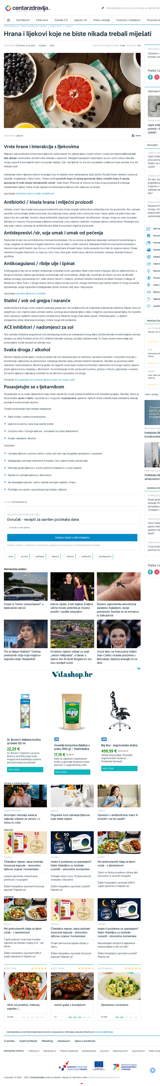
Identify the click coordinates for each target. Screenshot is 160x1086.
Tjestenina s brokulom (114, 1005)
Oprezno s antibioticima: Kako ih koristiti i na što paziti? (118, 817)
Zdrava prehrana (12, 810)
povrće (24, 556)
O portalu (9, 1041)
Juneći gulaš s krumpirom (69, 1005)
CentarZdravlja (27, 8)
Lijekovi (68, 26)
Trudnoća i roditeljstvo (128, 20)
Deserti (151, 371)
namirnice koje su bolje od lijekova (34, 193)
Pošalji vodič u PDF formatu (72, 537)
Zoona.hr (104, 1051)
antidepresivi (105, 556)
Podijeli (42, 45)
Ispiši (52, 45)
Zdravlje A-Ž (61, 20)
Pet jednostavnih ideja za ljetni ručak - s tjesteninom (116, 863)
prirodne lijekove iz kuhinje (30, 293)
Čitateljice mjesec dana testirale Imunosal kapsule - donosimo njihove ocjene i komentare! (23, 865)
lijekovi (55, 556)
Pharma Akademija (69, 1051)
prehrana (40, 556)
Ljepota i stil (80, 20)
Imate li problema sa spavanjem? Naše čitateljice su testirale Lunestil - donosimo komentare (71, 865)
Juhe (150, 349)
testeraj (8, 857)
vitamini (70, 556)
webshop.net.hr (120, 1051)
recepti (101, 857)
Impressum (64, 1041)
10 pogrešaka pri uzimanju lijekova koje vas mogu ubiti (44, 379)
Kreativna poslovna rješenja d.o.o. (104, 1077)
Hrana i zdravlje (101, 20)
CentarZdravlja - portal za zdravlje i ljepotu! (25, 26)
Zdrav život (42, 20)
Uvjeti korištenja (28, 1041)
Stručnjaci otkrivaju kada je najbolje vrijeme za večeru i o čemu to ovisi (22, 818)
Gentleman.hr (49, 1051)
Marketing (47, 1041)
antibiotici (86, 556)
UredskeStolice (89, 1051)
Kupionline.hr (138, 1051)
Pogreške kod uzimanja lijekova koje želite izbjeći (70, 817)
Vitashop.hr (33, 1051)
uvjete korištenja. (104, 1032)
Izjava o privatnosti (85, 1041)
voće (10, 556)
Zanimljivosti (23, 20)
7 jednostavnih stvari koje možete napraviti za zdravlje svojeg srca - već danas (24, 943)
